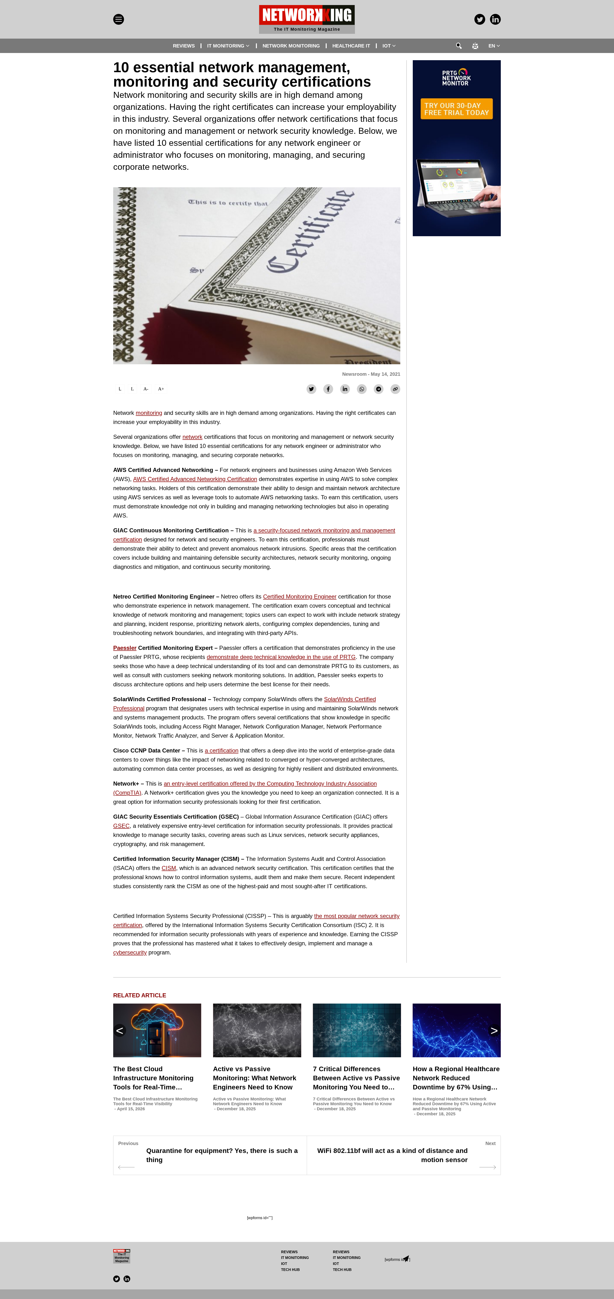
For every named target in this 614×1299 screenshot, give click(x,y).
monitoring (149, 413)
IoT (387, 45)
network (192, 437)
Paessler (124, 648)
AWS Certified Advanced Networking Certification (195, 479)
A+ (161, 388)
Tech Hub (290, 1270)
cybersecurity (130, 952)
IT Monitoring (225, 45)
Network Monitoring (291, 45)
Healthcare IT (351, 45)
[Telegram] (379, 389)
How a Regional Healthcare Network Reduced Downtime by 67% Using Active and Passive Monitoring (456, 1078)
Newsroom (354, 374)
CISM (169, 868)
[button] (494, 1030)
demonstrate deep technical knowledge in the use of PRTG (281, 657)
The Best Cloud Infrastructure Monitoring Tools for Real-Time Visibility (153, 1078)
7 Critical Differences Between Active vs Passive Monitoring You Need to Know (356, 1078)
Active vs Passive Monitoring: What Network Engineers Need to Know (254, 1078)
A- (145, 388)
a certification (221, 750)
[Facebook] (328, 389)
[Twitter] (311, 389)
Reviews (184, 45)
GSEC (121, 826)
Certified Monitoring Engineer (300, 596)
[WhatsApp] (362, 389)
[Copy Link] (395, 389)
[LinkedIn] (345, 389)
